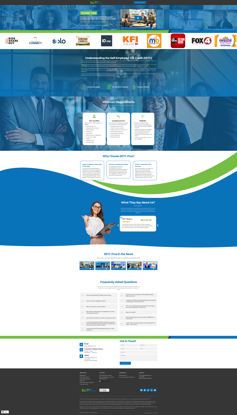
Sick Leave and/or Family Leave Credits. (101, 401)
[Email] (81, 344)
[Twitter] (144, 390)
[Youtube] (154, 390)
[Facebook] (141, 390)
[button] (118, 225)
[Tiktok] (148, 390)
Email (86, 344)
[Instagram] (151, 390)
